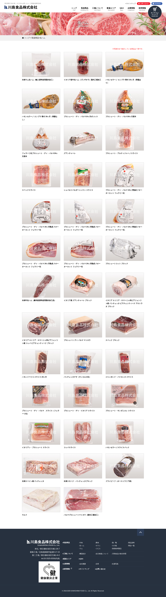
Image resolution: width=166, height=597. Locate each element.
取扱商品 (84, 9)
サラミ (98, 545)
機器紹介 (82, 554)
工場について (97, 9)
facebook (158, 3)
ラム (81, 548)
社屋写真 (115, 564)
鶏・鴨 (114, 543)
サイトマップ (131, 3)
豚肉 (97, 543)
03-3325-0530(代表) (52, 558)
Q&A (122, 9)
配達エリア (111, 9)
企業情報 (131, 9)
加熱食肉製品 (117, 548)
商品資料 (131, 543)
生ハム (81, 545)
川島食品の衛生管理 (119, 554)
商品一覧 (131, 545)
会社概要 (82, 564)
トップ (74, 9)
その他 (114, 545)
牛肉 (81, 543)
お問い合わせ (144, 3)
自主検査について (102, 554)
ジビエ (98, 548)
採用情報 (142, 9)
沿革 (97, 564)
